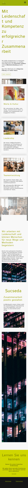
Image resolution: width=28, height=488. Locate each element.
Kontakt (14, 474)
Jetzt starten (6, 74)
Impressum (8, 481)
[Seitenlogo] (4, 3)
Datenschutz (19, 481)
